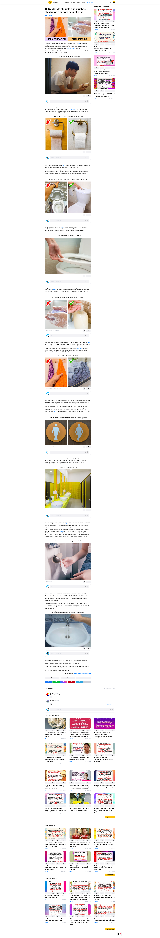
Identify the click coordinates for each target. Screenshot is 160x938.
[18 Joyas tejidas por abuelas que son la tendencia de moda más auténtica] (80, 856)
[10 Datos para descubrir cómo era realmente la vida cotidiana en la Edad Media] (80, 833)
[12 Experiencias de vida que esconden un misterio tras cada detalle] (104, 833)
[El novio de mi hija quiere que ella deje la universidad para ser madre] (104, 909)
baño (79, 43)
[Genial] (53, 2)
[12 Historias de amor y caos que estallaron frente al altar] (80, 748)
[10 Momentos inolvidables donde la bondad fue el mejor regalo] (55, 909)
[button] (52, 678)
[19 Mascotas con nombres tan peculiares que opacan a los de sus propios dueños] (55, 856)
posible (54, 289)
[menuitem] (67, 2)
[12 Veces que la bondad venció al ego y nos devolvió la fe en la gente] (104, 799)
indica (61, 227)
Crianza (46, 813)
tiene (64, 165)
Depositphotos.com (77, 673)
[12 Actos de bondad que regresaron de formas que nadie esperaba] (104, 748)
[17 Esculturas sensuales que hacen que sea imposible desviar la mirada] (55, 723)
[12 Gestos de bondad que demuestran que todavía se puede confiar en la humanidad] (104, 14)
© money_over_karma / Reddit (50, 446)
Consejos (71, 813)
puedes (55, 411)
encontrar (56, 408)
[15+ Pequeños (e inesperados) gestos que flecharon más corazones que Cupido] (104, 61)
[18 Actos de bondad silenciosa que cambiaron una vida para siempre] (104, 776)
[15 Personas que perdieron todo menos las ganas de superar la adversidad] (104, 856)
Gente (95, 52)
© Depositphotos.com (48, 95)
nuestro (47, 662)
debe (74, 288)
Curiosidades (47, 6)
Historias (96, 29)
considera (65, 403)
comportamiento (70, 48)
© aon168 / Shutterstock (57, 388)
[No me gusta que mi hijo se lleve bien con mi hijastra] (55, 886)
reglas (55, 593)
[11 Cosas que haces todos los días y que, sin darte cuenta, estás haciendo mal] (80, 799)
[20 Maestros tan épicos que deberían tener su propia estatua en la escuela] (55, 748)
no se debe (64, 458)
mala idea (79, 348)
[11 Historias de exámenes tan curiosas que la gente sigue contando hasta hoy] (104, 37)
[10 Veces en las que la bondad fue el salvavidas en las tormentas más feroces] (104, 886)
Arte (45, 738)
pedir (89, 342)
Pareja (95, 75)
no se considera (65, 606)
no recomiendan (72, 109)
